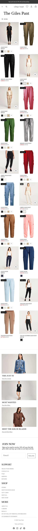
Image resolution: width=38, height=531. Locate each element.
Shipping (4, 476)
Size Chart (5, 497)
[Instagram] (17, 528)
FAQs (3, 474)
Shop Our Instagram (8, 490)
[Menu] (2, 6)
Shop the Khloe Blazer (7, 432)
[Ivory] (5, 179)
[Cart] (36, 6)
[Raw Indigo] (2, 275)
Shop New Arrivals (6, 378)
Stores (4, 487)
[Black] (2, 179)
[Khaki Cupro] (8, 51)
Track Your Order (8, 468)
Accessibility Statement (9, 516)
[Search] (6, 6)
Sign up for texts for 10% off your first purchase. (18, 1)
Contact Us (5, 471)
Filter (6, 19)
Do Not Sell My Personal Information (14, 514)
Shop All (4, 495)
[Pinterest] (24, 528)
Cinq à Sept (21, 520)
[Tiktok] (21, 528)
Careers (4, 509)
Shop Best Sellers (6, 405)
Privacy (4, 511)
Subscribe (31, 456)
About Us (5, 506)
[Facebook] (14, 528)
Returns (4, 479)
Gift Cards (5, 492)
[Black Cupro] (2, 51)
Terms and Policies (19, 524)
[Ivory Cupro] (5, 51)
